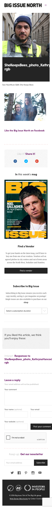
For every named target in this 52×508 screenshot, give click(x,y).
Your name (13, 409)
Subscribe (40, 462)
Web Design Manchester (19, 499)
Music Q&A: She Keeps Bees (21, 85)
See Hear (6, 85)
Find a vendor (26, 270)
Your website (14, 421)
